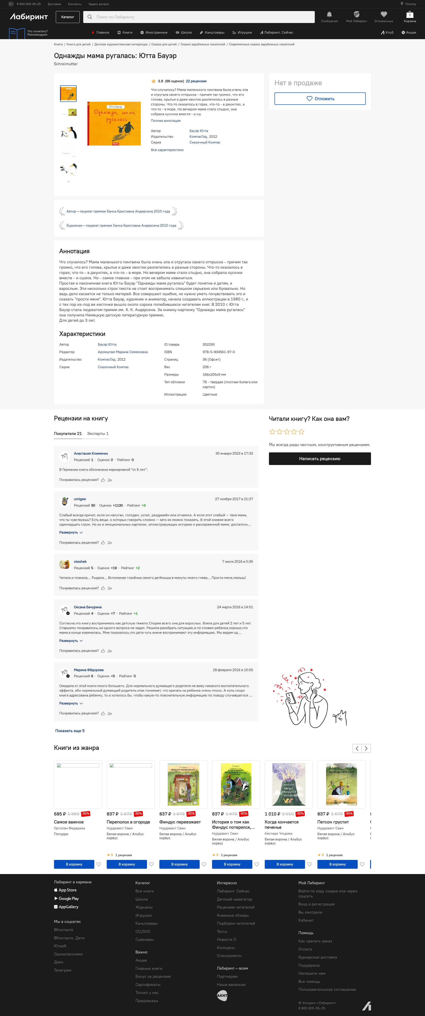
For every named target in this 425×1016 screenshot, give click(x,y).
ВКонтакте (63, 929)
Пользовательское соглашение (327, 989)
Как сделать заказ (315, 941)
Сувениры (144, 939)
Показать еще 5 (70, 730)
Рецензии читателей (236, 907)
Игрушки (245, 32)
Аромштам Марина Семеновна (123, 352)
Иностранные (157, 32)
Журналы (144, 907)
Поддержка (309, 965)
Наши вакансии (231, 984)
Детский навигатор (234, 899)
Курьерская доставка (317, 957)
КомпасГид (198, 136)
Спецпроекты (229, 955)
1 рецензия (124, 855)
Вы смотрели (310, 912)
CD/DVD (142, 931)
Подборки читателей (236, 923)
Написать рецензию (319, 458)
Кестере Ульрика (278, 834)
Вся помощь (309, 981)
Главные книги (148, 968)
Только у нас (146, 992)
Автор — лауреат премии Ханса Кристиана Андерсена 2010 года (118, 211)
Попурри (61, 834)
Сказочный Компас (204, 142)
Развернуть (68, 532)
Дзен (58, 962)
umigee (80, 499)
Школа (186, 32)
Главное (103, 32)
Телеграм (62, 970)
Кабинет (306, 920)
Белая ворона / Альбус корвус (125, 836)
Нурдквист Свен (120, 828)
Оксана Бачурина (88, 607)
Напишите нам (311, 973)
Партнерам (227, 976)
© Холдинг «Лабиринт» (317, 1003)
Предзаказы (146, 1000)
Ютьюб (60, 945)
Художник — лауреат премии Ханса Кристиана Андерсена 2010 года (121, 225)
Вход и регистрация (316, 904)
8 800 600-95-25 (311, 1008)
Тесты (222, 931)
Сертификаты (147, 984)
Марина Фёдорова (89, 670)
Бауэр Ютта (198, 131)
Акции (411, 32)
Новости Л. (227, 939)
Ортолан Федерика (69, 828)
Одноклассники (68, 954)
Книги (127, 32)
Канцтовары (214, 32)
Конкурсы (226, 947)
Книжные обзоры (233, 915)
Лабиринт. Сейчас (278, 32)
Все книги (144, 891)
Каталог (67, 17)
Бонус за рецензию (153, 976)
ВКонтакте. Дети (69, 938)
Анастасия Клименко (91, 453)
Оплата (305, 949)
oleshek (80, 561)
